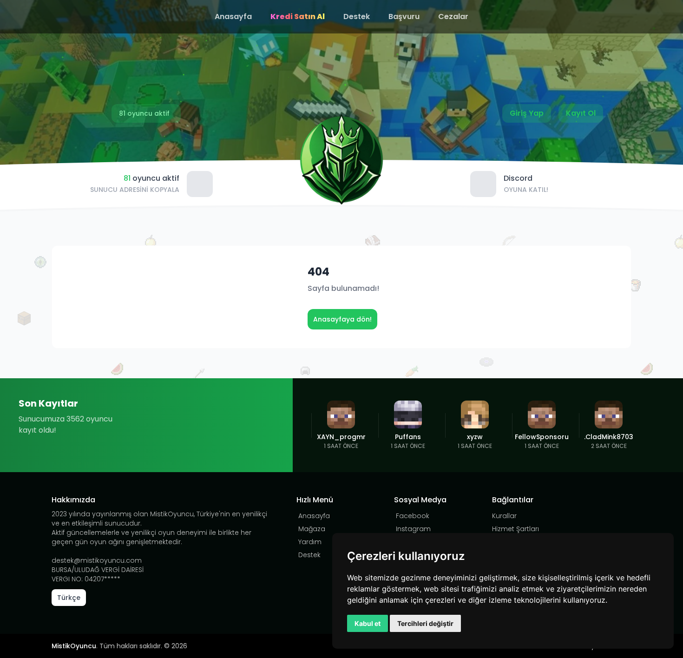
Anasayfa (233, 16)
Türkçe (68, 597)
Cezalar (453, 16)
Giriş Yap (527, 113)
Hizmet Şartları (515, 528)
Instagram (413, 528)
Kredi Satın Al (297, 16)
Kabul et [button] (368, 623)
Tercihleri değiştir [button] (425, 623)
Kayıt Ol (581, 113)
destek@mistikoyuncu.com (97, 560)
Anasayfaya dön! (342, 319)
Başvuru (404, 16)
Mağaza (311, 528)
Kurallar (504, 515)
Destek (356, 16)
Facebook (412, 515)
